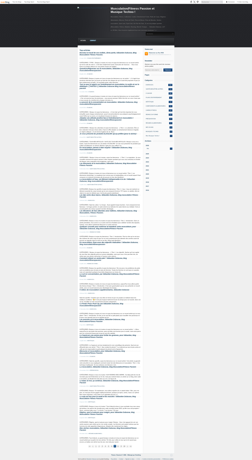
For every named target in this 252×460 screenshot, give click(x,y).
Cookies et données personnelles (151, 459)
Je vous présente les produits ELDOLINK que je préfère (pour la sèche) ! (108, 134)
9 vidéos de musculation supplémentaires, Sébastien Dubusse (104, 290)
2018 (147, 182)
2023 (147, 162)
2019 (147, 178)
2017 (147, 186)
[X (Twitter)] (194, 2)
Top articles (114, 459)
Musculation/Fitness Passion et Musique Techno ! (132, 10)
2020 (147, 174)
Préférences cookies (168, 459)
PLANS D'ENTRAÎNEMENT (94, 58)
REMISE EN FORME (95, 232)
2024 (147, 158)
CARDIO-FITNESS (151, 110)
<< (89, 446)
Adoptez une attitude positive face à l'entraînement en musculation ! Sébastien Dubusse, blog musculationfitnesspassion (106, 119)
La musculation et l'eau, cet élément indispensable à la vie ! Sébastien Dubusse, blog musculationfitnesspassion (107, 180)
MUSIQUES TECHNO (152, 131)
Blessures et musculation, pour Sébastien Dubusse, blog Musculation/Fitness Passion (102, 352)
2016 (147, 190)
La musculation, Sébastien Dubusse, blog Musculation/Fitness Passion (108, 367)
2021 (147, 170)
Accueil (83, 40)
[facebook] (191, 2)
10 (124, 446)
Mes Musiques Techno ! (152, 136)
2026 (147, 145)
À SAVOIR (90, 74)
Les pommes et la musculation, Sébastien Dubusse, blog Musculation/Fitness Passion (102, 320)
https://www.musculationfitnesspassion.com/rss (160, 54)
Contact (93, 40)
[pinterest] (197, 2)
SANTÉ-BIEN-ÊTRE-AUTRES (94, 137)
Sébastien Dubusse (91, 459)
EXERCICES (91, 200)
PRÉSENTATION (94, 370)
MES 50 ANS (149, 127)
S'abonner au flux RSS (156, 53)
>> (130, 446)
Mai (148, 148)
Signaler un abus (130, 459)
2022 (147, 166)
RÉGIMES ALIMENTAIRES (95, 433)
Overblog (138, 455)
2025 (147, 154)
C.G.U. (138, 459)
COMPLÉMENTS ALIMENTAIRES (155, 106)
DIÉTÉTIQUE (90, 324)
